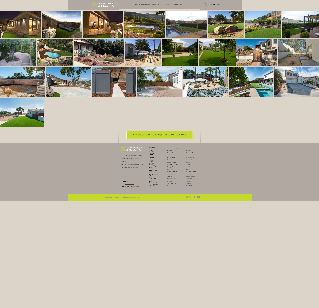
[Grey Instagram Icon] (186, 197)
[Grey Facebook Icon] (194, 197)
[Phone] (206, 4)
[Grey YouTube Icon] (198, 197)
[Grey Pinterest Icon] (190, 197)
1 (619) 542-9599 (129, 184)
